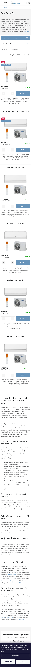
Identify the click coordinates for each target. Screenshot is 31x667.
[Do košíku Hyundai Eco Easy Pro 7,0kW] (23, 375)
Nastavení (15, 655)
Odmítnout (8, 662)
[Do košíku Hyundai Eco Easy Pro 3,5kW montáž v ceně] (23, 150)
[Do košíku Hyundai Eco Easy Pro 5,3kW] (23, 318)
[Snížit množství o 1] (3, 93)
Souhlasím (23, 662)
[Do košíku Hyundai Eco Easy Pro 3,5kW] (23, 262)
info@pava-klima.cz (17, 641)
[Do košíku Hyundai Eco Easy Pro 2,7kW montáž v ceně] (23, 93)
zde (2, 651)
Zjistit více (26, 31)
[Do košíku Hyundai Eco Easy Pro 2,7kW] (23, 206)
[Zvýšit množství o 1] (12, 93)
